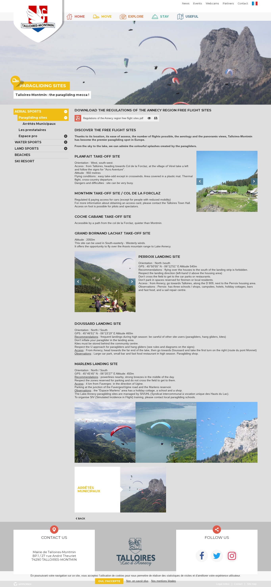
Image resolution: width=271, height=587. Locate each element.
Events (197, 3)
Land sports (27, 148)
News (185, 3)
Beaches (22, 155)
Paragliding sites (33, 118)
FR (255, 3)
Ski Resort (25, 161)
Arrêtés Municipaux (39, 124)
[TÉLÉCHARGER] (156, 118)
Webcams (212, 3)
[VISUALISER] (149, 118)
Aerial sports (28, 111)
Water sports (28, 142)
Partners (228, 3)
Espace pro (28, 136)
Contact (243, 3)
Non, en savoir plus (137, 580)
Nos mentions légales (163, 580)
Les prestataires (32, 130)
